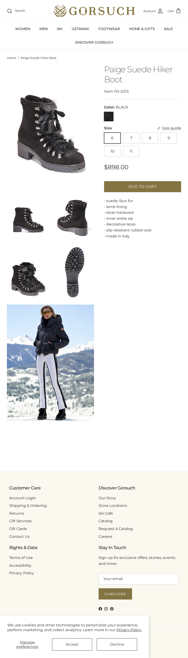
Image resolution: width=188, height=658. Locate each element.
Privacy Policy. (129, 630)
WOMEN (22, 29)
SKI (60, 29)
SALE (168, 29)
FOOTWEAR (109, 29)
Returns (16, 513)
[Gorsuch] (94, 11)
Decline (117, 644)
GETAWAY (80, 29)
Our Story (107, 498)
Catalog (106, 521)
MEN (43, 29)
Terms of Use (21, 557)
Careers (105, 536)
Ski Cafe (106, 513)
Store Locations (113, 505)
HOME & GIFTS (142, 29)
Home (11, 58)
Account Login (22, 498)
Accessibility (20, 565)
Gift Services (20, 521)
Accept (72, 644)
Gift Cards (18, 529)
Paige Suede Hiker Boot (38, 58)
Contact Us (19, 536)
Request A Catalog (116, 529)
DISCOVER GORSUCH (94, 42)
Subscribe (115, 594)
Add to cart (142, 186)
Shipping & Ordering (28, 505)
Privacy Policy (21, 573)
